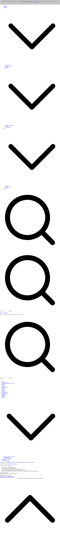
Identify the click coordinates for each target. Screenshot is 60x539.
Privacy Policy (8, 127)
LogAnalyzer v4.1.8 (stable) (12, 463)
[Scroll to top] (30, 508)
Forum (3, 388)
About (3, 381)
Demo (3, 386)
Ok (28, 3)
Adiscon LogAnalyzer (4, 312)
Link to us (3, 391)
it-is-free (3, 390)
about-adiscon (4, 382)
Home (3, 389)
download (27, 462)
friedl (2, 462)
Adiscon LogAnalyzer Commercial (8, 383)
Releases (3, 394)
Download (5, 6)
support (7, 185)
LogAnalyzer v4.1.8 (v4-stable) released (7, 477)
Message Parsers (9, 65)
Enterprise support (7, 457)
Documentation (8, 186)
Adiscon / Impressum (9, 125)
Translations (4, 459)
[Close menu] (0, 379)
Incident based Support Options (9, 456)
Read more (31, 3)
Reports (7, 66)
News (5, 5)
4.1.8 (24, 462)
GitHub (5, 188)
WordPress (41, 478)
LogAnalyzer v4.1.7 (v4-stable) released (7, 476)
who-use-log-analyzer (6, 460)
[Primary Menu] (0, 316)
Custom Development (7, 458)
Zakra (37, 478)
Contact (7, 126)
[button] (32, 36)
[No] (58, 2)
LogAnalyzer (32, 462)
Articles (7, 187)
